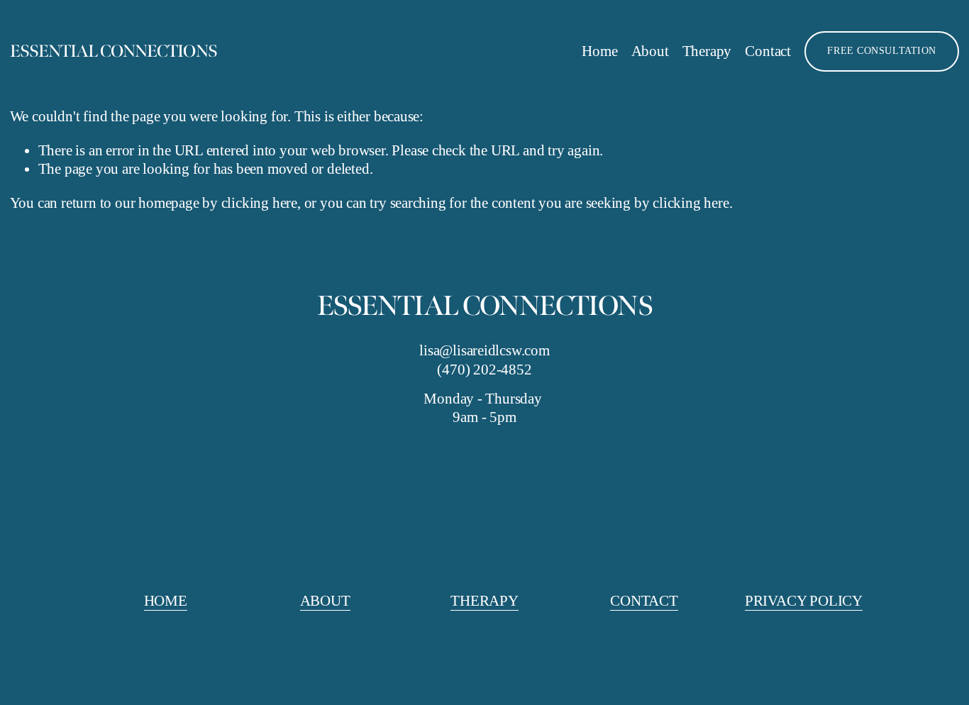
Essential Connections (113, 51)
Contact (768, 51)
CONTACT (644, 601)
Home (599, 51)
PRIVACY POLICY (804, 601)
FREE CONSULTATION (881, 50)
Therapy (707, 51)
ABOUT (325, 601)
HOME (165, 601)
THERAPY (484, 601)
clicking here (259, 203)
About (650, 51)
